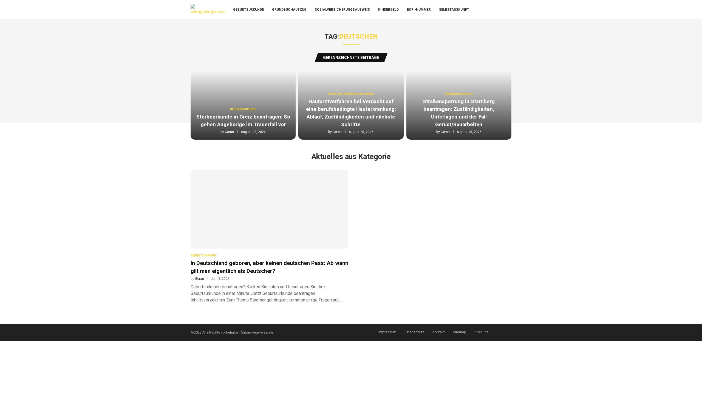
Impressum (387, 332)
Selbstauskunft (454, 9)
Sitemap (459, 332)
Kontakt (438, 332)
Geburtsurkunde (248, 9)
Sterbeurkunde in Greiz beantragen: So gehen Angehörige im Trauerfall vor (243, 120)
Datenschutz (414, 332)
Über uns (481, 332)
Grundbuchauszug (289, 9)
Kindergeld (388, 9)
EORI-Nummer (419, 9)
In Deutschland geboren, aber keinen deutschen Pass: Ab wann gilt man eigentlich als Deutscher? (269, 267)
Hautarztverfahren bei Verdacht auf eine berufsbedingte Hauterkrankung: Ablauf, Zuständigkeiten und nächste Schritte (351, 113)
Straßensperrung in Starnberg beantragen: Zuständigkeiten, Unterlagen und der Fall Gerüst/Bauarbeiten (459, 113)
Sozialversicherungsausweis (342, 9)
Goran (229, 131)
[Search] (509, 10)
